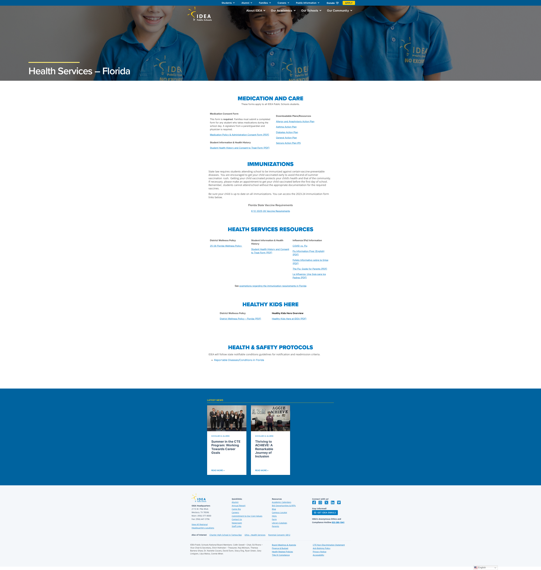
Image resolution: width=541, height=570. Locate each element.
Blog (274, 509)
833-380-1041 (338, 522)
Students (227, 2)
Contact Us (237, 519)
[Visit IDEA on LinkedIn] (333, 502)
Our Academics (281, 10)
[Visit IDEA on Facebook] (314, 502)
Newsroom (237, 523)
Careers (282, 2)
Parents (275, 526)
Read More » (218, 470)
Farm (274, 519)
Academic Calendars (281, 502)
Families (263, 2)
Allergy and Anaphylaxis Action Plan (295, 121)
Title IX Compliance (281, 555)
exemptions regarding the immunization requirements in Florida (272, 285)
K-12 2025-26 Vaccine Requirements (270, 211)
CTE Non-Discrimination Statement (329, 545)
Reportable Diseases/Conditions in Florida (239, 360)
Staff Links (236, 526)
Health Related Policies (282, 551)
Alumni (245, 2)
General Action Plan (286, 137)
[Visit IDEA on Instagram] (320, 502)
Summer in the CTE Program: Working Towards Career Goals (225, 447)
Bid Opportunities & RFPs (284, 505)
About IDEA (254, 10)
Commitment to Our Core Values (247, 516)
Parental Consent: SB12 (279, 535)
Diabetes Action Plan (287, 132)
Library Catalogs (279, 523)
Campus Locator (279, 512)
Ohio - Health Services (255, 535)
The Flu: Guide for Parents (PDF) (310, 268)
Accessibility (318, 555)
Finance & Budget (280, 548)
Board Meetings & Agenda (284, 545)
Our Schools (309, 10)
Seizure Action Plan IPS (288, 143)
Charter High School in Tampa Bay (225, 535)
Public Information (306, 2)
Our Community (338, 10)
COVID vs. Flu (300, 245)
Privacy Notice (319, 551)
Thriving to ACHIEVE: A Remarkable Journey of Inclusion (264, 449)
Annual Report (238, 505)
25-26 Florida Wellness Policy (226, 245)
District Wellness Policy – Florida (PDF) (240, 318)
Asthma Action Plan (286, 126)
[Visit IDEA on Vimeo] (339, 502)
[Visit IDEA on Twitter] (326, 502)
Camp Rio (236, 509)
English (482, 567)
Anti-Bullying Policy (321, 548)
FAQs (274, 516)
